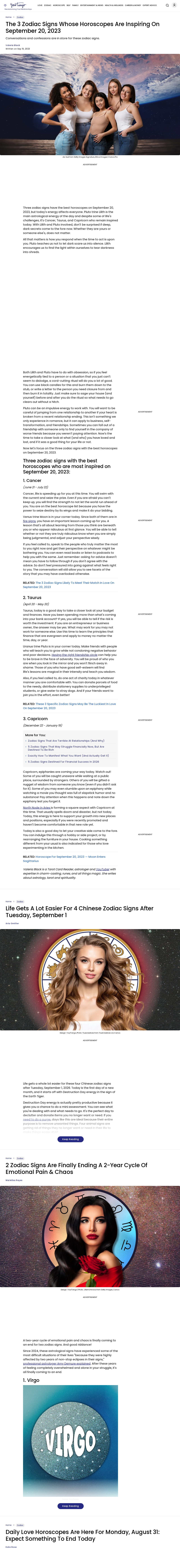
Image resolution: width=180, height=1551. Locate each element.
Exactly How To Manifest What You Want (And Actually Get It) (68, 755)
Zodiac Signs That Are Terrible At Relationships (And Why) (66, 740)
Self (68, 5)
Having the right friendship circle (74, 655)
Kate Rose (11, 1547)
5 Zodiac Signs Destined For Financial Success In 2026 (63, 761)
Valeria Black (13, 45)
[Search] (166, 5)
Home (9, 17)
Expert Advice (150, 5)
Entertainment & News (91, 5)
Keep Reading (70, 1139)
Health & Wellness (114, 5)
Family (75, 5)
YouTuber (102, 869)
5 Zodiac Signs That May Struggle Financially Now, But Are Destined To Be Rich (66, 748)
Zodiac (47, 5)
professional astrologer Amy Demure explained (57, 1364)
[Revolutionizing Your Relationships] (18, 5)
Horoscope (59, 5)
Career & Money (133, 5)
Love (40, 5)
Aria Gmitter (12, 923)
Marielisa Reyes (14, 1180)
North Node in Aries (37, 808)
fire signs (29, 521)
